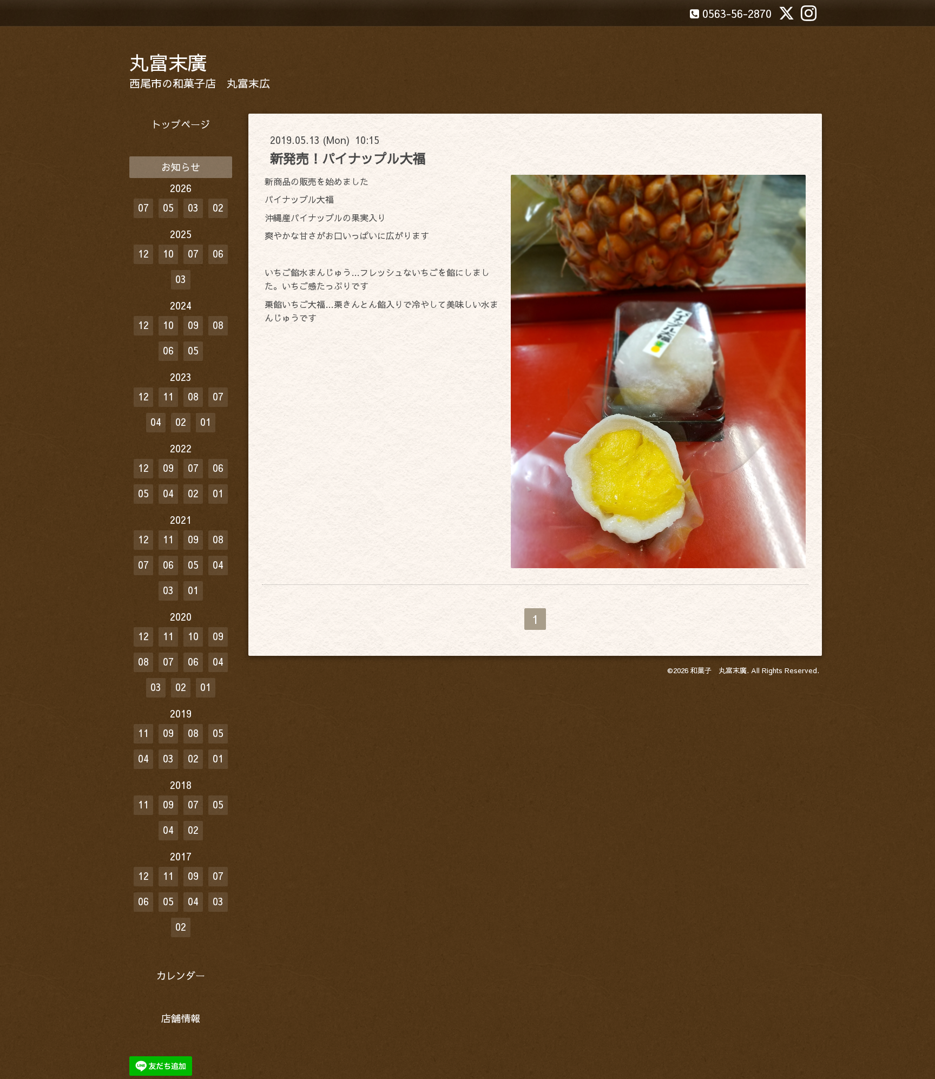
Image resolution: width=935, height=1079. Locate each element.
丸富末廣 (168, 62)
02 (218, 207)
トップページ (181, 124)
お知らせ (180, 167)
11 (168, 396)
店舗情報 (180, 1018)
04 (155, 422)
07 (143, 207)
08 (218, 325)
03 (193, 207)
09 (193, 325)
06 (218, 253)
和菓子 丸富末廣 (718, 670)
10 (168, 253)
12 (143, 253)
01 (205, 422)
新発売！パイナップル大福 (348, 158)
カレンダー (180, 975)
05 (168, 207)
